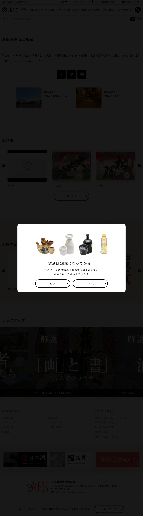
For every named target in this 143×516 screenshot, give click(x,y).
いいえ (90, 283)
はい (52, 283)
